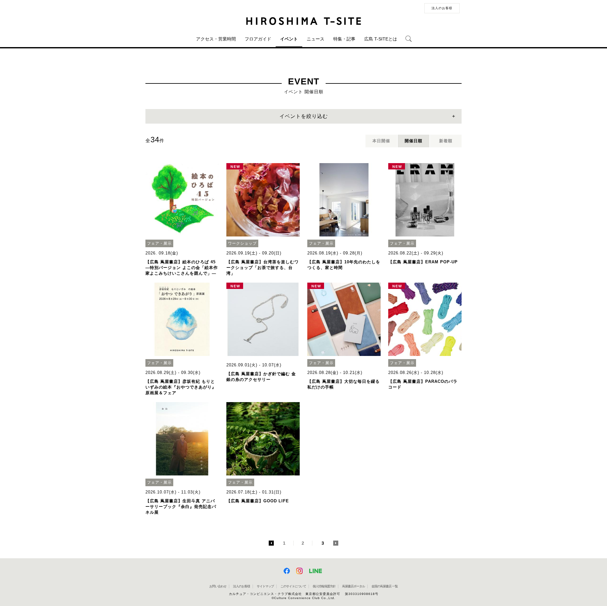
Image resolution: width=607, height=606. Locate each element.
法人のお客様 (442, 8)
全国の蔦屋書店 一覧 (384, 586)
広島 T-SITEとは (380, 38)
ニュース (315, 38)
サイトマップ (265, 586)
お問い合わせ (217, 586)
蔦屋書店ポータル (353, 586)
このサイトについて (293, 586)
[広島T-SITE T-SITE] (303, 21)
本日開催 (381, 140)
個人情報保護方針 (324, 586)
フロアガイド (258, 38)
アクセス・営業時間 (216, 38)
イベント (289, 38)
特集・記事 (344, 38)
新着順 (445, 140)
